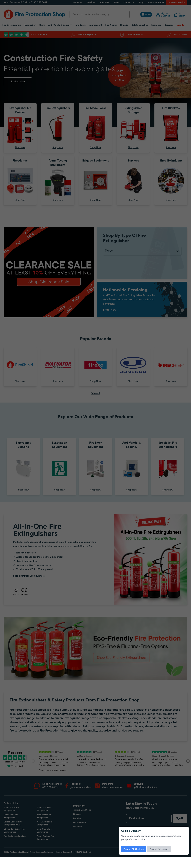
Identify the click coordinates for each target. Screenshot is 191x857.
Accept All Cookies (134, 849)
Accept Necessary (159, 849)
